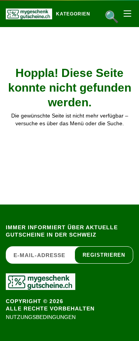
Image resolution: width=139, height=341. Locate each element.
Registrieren (104, 255)
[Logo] (29, 14)
